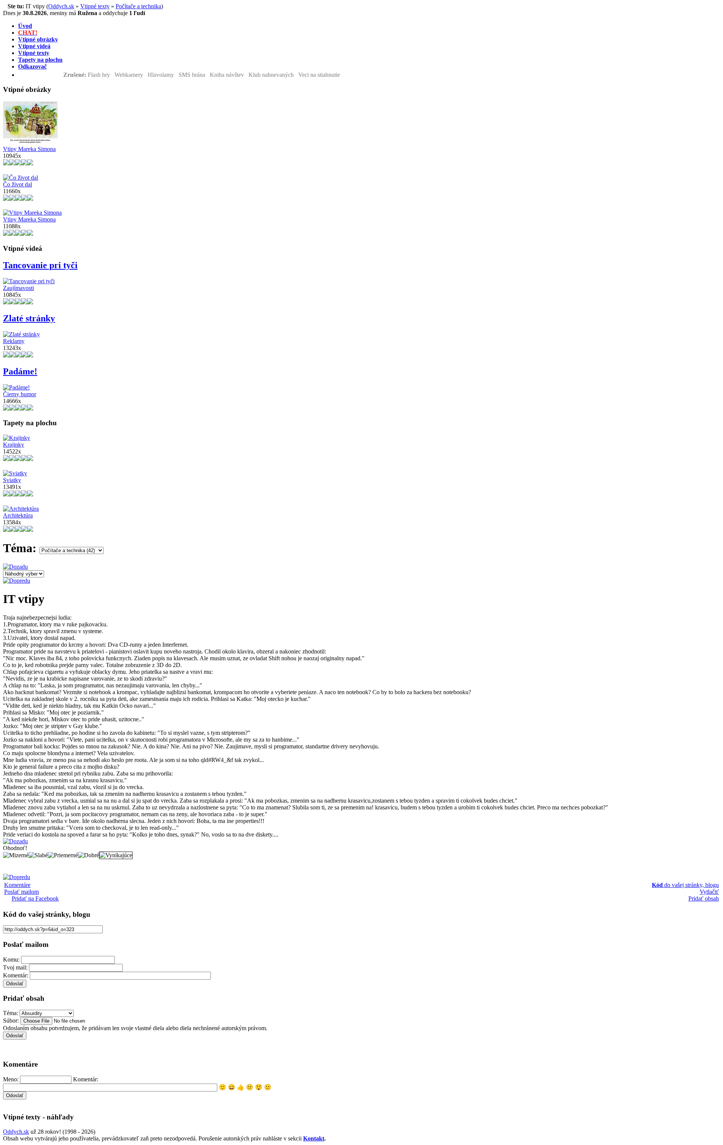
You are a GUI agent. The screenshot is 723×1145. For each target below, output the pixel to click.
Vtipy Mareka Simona (29, 149)
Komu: (11, 959)
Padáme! (20, 371)
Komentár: (15, 975)
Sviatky (12, 480)
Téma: (10, 1013)
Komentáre (17, 885)
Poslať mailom (21, 892)
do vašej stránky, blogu (685, 885)
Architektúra (18, 515)
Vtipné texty (95, 6)
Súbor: (11, 1020)
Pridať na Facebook (35, 898)
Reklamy (13, 341)
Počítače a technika (138, 6)
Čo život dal (17, 184)
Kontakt (313, 1138)
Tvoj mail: (15, 967)
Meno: (10, 1079)
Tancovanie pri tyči (40, 265)
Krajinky (13, 444)
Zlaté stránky (29, 318)
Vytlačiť (709, 892)
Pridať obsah (703, 898)
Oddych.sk (61, 6)
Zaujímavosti (18, 288)
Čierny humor (19, 394)
